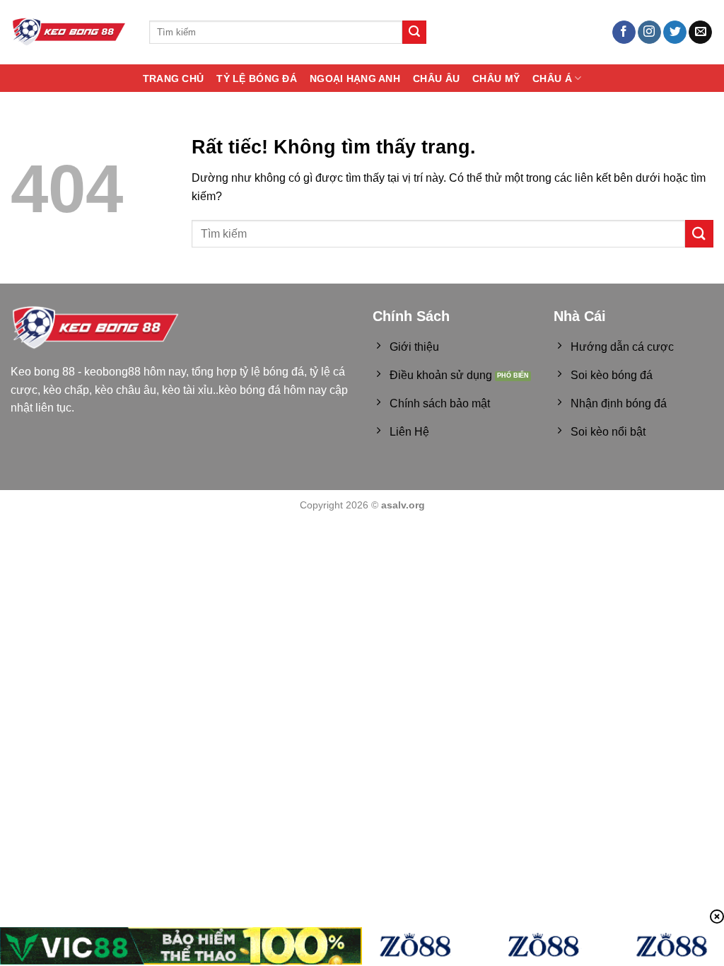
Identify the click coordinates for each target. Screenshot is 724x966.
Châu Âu (436, 78)
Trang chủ (173, 78)
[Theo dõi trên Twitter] (675, 33)
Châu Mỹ (496, 78)
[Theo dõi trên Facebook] (624, 33)
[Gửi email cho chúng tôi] (700, 33)
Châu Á (552, 78)
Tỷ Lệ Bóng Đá (256, 78)
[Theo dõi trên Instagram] (649, 33)
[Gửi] (414, 33)
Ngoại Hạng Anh (355, 78)
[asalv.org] (69, 32)
